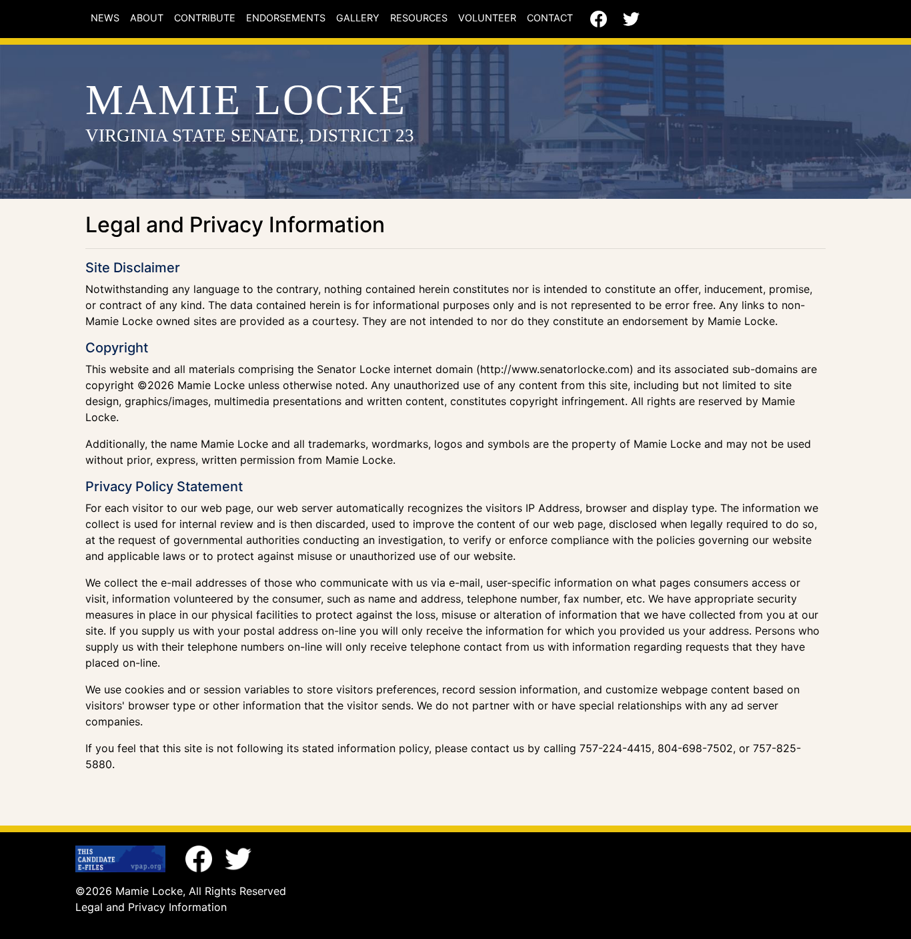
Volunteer (487, 17)
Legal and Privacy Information (151, 907)
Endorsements (285, 17)
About (146, 17)
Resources (418, 17)
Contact (550, 17)
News (105, 17)
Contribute (204, 17)
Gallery (357, 17)
